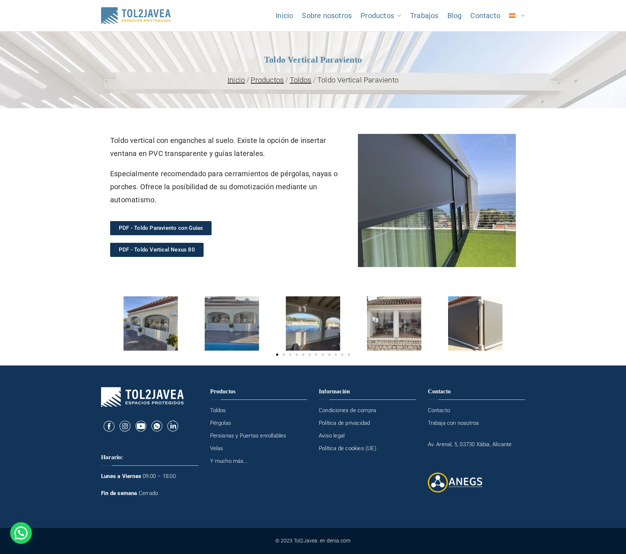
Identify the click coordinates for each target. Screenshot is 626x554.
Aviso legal (332, 435)
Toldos (218, 410)
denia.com (339, 541)
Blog (454, 15)
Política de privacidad (344, 423)
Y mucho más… (228, 461)
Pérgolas (220, 423)
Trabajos (424, 15)
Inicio (284, 15)
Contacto (485, 15)
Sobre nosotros (327, 15)
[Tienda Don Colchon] (109, 426)
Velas (217, 448)
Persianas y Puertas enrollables (248, 435)
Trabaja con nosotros (453, 423)
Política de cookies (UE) (347, 448)
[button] (397, 15)
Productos (377, 15)
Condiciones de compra (347, 410)
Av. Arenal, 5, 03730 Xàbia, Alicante (470, 444)
